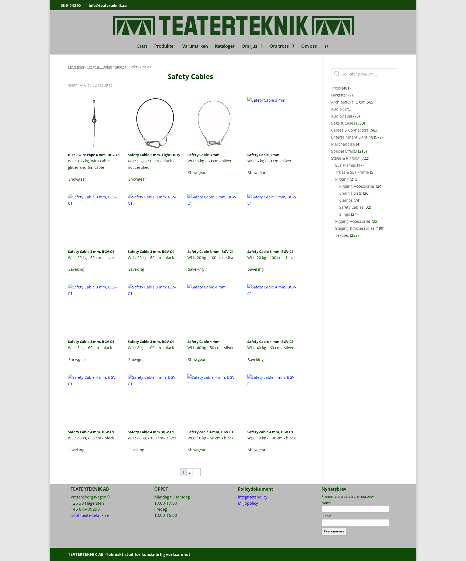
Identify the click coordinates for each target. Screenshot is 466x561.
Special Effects (344, 151)
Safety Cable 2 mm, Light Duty (154, 154)
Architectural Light (348, 102)
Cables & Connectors (350, 130)
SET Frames (345, 165)
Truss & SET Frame (352, 172)
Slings (344, 214)
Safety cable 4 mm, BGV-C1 (210, 431)
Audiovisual (341, 116)
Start (142, 46)
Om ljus (249, 46)
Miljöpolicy (248, 503)
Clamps (346, 200)
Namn (326, 502)
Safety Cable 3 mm (203, 154)
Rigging (120, 66)
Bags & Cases (343, 123)
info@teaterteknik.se (90, 515)
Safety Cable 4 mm (203, 341)
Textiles (342, 235)
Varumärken (195, 46)
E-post (326, 516)
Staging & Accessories (355, 228)
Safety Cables (351, 207)
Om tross (279, 46)
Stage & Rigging (99, 66)
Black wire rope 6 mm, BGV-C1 (94, 154)
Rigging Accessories (357, 186)
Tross (336, 88)
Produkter (164, 46)
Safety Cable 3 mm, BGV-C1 (91, 251)
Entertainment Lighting (352, 137)
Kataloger (225, 46)
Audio (336, 109)
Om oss (309, 46)
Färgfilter (339, 95)
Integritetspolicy (253, 497)
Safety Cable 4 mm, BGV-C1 (270, 341)
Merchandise (343, 144)
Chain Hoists (350, 193)
